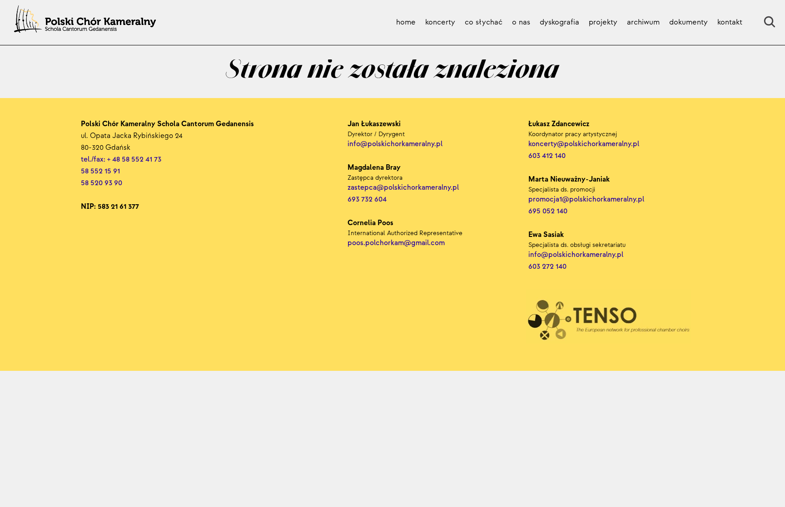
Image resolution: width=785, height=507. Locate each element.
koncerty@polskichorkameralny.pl (584, 144)
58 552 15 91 (100, 171)
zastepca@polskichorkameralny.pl (403, 187)
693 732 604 (367, 199)
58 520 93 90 (101, 183)
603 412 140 (547, 156)
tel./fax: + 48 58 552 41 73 (121, 159)
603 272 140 (548, 266)
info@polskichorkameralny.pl (576, 255)
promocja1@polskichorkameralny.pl (586, 199)
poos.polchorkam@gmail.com (396, 243)
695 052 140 (547, 211)
